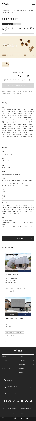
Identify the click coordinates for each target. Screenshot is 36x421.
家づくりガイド (6, 368)
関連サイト (4, 408)
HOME (3, 10)
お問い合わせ (9, 419)
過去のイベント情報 (11, 10)
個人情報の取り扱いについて (27, 408)
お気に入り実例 (27, 419)
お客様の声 (21, 368)
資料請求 (3, 419)
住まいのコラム (6, 372)
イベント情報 (5, 364)
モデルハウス (22, 360)
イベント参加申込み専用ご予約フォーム (21, 205)
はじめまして (22, 356)
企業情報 (21, 372)
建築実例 (4, 360)
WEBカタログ (10, 380)
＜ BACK (4, 341)
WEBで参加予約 (18, 238)
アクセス (21, 419)
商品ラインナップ (23, 364)
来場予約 (15, 419)
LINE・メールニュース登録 (10, 393)
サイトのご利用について (14, 408)
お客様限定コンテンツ (12, 386)
